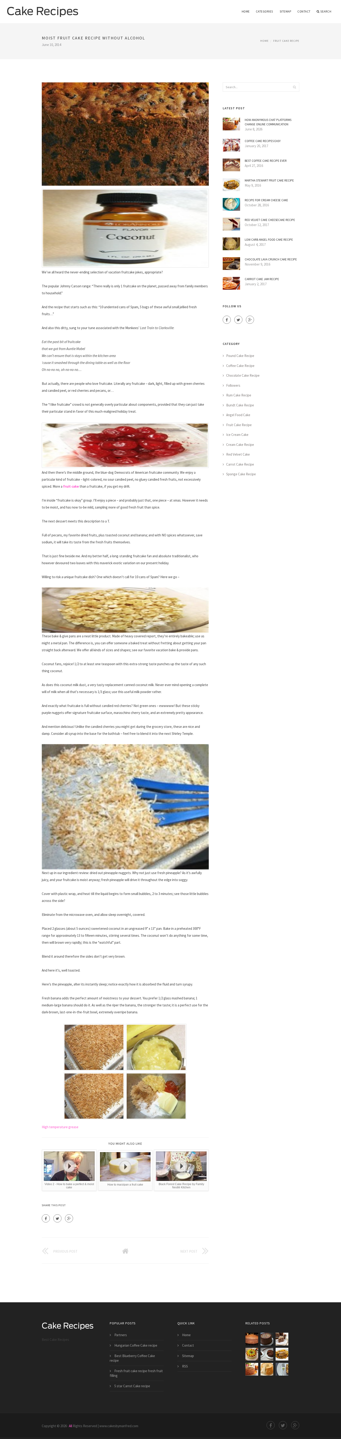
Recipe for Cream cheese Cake (266, 200)
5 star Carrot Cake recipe (132, 1386)
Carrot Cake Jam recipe (262, 279)
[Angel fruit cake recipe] (267, 1369)
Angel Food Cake (238, 415)
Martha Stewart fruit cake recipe (269, 180)
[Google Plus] (69, 1218)
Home (246, 11)
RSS (185, 1366)
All (70, 1426)
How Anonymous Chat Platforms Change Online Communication (268, 122)
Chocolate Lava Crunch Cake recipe (271, 259)
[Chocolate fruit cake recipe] (267, 1354)
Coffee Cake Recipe (240, 365)
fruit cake (71, 486)
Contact (304, 11)
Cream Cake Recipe (240, 444)
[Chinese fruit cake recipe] (251, 1354)
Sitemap (286, 11)
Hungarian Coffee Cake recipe (135, 1345)
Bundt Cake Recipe (240, 405)
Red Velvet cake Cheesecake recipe (270, 220)
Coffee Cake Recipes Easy (263, 141)
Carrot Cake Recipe (240, 464)
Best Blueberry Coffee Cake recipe (132, 1358)
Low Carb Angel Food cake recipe (269, 240)
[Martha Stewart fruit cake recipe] (282, 1354)
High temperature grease (60, 1127)
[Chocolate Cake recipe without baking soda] (282, 1339)
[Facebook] (46, 1218)
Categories (264, 11)
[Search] (294, 87)
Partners (120, 1335)
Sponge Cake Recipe (241, 474)
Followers (233, 385)
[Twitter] (57, 1218)
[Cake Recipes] (42, 8)
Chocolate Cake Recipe (243, 375)
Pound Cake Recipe (240, 355)
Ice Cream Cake (237, 434)
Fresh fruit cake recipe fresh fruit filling (136, 1373)
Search (325, 11)
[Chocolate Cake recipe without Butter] (251, 1339)
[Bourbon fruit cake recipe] (251, 1369)
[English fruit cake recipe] (282, 1369)
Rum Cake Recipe (238, 395)
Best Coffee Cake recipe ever (266, 161)
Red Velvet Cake (238, 454)
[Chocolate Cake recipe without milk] (267, 1339)
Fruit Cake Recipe (286, 40)
